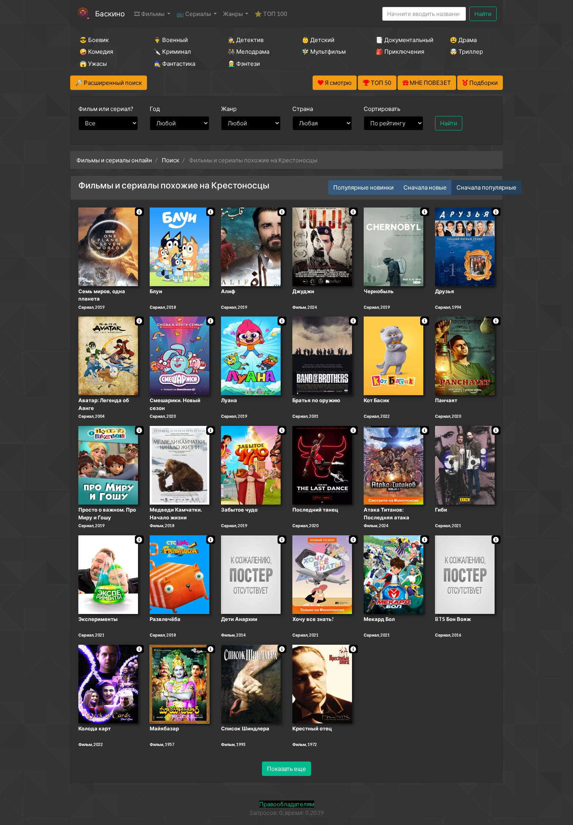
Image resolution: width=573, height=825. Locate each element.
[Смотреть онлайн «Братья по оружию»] (322, 355)
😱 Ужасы (93, 63)
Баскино (110, 13)
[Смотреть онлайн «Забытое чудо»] (251, 464)
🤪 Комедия (96, 51)
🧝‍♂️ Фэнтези (244, 63)
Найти (483, 13)
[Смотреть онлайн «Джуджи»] (322, 246)
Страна (302, 108)
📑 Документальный (402, 39)
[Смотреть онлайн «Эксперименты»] (108, 574)
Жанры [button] (233, 13)
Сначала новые (425, 187)
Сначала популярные (486, 187)
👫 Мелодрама (248, 51)
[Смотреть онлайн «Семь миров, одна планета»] (108, 246)
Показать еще (286, 768)
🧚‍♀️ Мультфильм (324, 51)
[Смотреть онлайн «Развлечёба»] (179, 574)
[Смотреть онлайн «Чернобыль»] (393, 246)
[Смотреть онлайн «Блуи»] (179, 246)
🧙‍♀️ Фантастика (174, 63)
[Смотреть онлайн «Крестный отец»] (322, 683)
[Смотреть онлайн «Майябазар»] (179, 683)
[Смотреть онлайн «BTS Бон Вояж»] (465, 574)
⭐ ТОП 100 (271, 13)
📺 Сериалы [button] (194, 13)
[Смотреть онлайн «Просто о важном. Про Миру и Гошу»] (108, 464)
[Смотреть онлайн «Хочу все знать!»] (322, 574)
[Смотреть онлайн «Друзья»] (465, 246)
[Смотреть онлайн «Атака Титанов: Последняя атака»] (393, 464)
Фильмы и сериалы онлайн (114, 160)
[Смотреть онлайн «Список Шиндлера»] (251, 683)
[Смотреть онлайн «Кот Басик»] (393, 355)
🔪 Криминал (172, 51)
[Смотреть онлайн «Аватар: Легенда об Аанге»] (108, 355)
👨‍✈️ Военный (171, 39)
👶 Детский (318, 39)
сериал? (105, 108)
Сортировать (382, 108)
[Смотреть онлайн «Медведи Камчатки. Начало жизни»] (179, 464)
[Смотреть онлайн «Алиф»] (251, 246)
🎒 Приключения (400, 51)
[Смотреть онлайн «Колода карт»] (108, 683)
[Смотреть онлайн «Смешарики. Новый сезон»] (179, 355)
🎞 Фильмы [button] (150, 13)
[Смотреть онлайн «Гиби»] (465, 464)
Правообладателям (286, 803)
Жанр (229, 108)
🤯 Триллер (466, 51)
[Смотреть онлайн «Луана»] (251, 355)
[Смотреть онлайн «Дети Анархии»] (251, 574)
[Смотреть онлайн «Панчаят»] (465, 355)
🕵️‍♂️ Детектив (246, 39)
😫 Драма (463, 39)
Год (155, 108)
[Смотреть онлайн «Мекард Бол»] (393, 574)
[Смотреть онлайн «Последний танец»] (322, 464)
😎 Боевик (94, 39)
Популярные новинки (363, 187)
